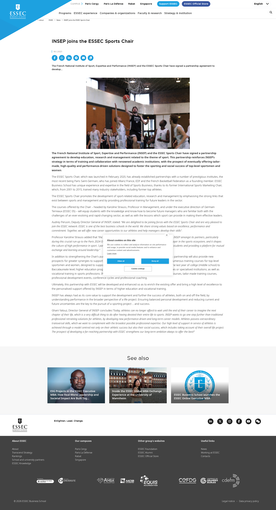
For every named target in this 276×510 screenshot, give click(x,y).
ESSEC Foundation (147, 449)
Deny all (155, 261)
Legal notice (228, 501)
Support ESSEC (168, 3)
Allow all (120, 261)
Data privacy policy (249, 501)
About (15, 449)
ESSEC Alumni (145, 452)
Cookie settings (138, 269)
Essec (51, 20)
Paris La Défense (113, 3)
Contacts (205, 456)
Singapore (146, 3)
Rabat (131, 3)
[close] (166, 235)
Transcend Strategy (22, 452)
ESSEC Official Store (196, 3)
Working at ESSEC (210, 452)
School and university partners (28, 460)
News (58, 20)
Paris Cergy (92, 3)
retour (41, 20)
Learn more (111, 253)
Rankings (17, 456)
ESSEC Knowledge (21, 463)
